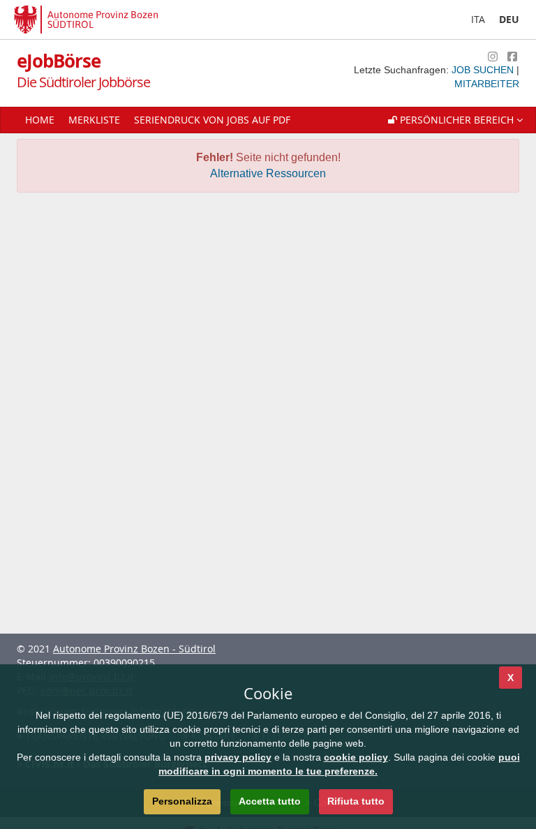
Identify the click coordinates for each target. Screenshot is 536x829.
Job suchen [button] (484, 69)
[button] (455, 120)
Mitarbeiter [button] (486, 83)
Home (39, 119)
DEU (509, 19)
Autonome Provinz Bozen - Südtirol (134, 648)
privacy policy (237, 757)
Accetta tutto (270, 801)
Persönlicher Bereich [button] (456, 119)
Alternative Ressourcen (268, 173)
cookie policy (356, 757)
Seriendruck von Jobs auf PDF (212, 119)
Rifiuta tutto (356, 801)
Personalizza (182, 801)
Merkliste (94, 119)
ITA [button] (478, 19)
